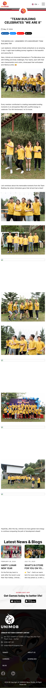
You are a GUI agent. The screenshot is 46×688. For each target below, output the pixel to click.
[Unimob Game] (9, 4)
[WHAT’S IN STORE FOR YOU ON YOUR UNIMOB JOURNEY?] (35, 551)
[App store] (15, 601)
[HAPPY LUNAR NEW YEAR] (11, 551)
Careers (6, 659)
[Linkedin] (13, 673)
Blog (5, 665)
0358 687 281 (9, 642)
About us (31, 652)
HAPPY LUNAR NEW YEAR (8, 567)
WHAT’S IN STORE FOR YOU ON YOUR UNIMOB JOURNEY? (35, 567)
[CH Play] (30, 601)
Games (5, 652)
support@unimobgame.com (13, 645)
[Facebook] (3, 673)
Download (32, 659)
